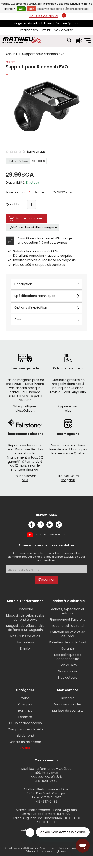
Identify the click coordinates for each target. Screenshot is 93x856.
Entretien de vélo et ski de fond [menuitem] (67, 634)
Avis (17, 319)
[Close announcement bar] (64, 15)
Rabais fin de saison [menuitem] (25, 742)
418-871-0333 (46, 822)
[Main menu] (87, 40)
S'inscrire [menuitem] (67, 698)
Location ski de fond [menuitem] (68, 625)
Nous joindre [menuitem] (67, 671)
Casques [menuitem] (25, 704)
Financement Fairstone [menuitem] (68, 619)
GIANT (10, 62)
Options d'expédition (30, 307)
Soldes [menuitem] (25, 748)
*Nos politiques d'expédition (25, 408)
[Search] (69, 42)
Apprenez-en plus (68, 408)
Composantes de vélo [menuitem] (25, 729)
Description (23, 284)
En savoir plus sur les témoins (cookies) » (63, 8)
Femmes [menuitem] (25, 717)
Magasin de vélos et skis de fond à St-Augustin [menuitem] (25, 627)
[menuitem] (29, 30)
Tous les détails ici (43, 16)
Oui (21, 8)
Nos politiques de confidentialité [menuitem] (67, 657)
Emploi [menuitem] (25, 648)
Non (31, 8)
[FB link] (31, 524)
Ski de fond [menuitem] (25, 735)
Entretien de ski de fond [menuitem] (67, 642)
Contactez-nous (55, 242)
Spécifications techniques (34, 296)
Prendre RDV (29, 30)
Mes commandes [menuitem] (68, 704)
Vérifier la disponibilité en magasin (34, 227)
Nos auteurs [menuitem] (25, 642)
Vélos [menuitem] (25, 698)
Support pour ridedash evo (43, 54)
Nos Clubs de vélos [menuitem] (25, 636)
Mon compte (63, 30)
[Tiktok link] (59, 524)
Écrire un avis (36, 151)
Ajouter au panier (29, 218)
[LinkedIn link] (49, 524)
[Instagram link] (40, 524)
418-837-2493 (46, 801)
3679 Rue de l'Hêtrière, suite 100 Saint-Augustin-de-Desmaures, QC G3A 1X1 (46, 816)
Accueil (11, 54)
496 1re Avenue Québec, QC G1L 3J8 (46, 775)
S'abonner (46, 579)
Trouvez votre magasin (68, 478)
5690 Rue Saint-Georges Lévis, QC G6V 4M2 (46, 795)
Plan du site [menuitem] (68, 665)
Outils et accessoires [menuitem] (25, 723)
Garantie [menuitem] (68, 648)
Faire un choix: (18, 192)
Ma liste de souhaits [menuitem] (67, 710)
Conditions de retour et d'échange (45, 238)
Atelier (46, 30)
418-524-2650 (46, 781)
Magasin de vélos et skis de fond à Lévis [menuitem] (25, 617)
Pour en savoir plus (25, 478)
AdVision (31, 851)
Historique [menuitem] (25, 609)
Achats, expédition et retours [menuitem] (67, 611)
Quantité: (13, 204)
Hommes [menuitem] (25, 710)
